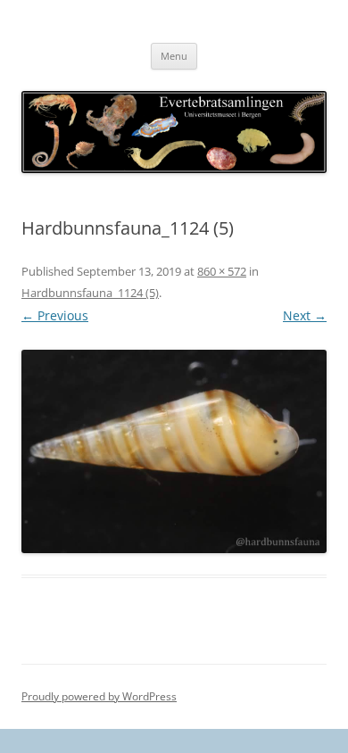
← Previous (54, 315)
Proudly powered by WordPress (99, 696)
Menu (174, 55)
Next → (305, 315)
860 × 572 (221, 271)
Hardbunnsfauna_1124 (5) (90, 293)
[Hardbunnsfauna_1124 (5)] (174, 451)
